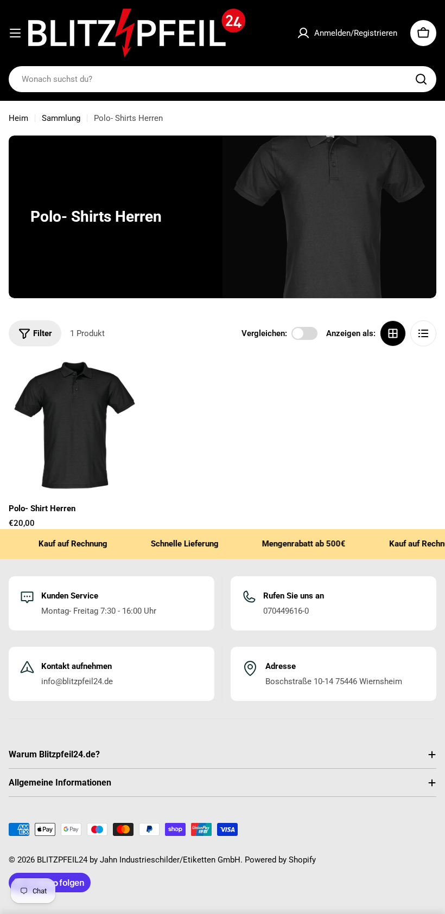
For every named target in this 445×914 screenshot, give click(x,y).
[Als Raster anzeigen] (393, 333)
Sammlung (61, 118)
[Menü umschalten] (15, 33)
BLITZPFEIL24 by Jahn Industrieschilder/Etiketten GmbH (138, 860)
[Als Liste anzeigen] (423, 333)
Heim (18, 118)
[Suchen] (421, 79)
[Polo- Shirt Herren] (75, 425)
